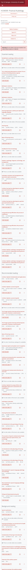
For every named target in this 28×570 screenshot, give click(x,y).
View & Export (13, 13)
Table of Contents (13, 29)
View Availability (6, 64)
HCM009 (7, 23)
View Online (5, 80)
